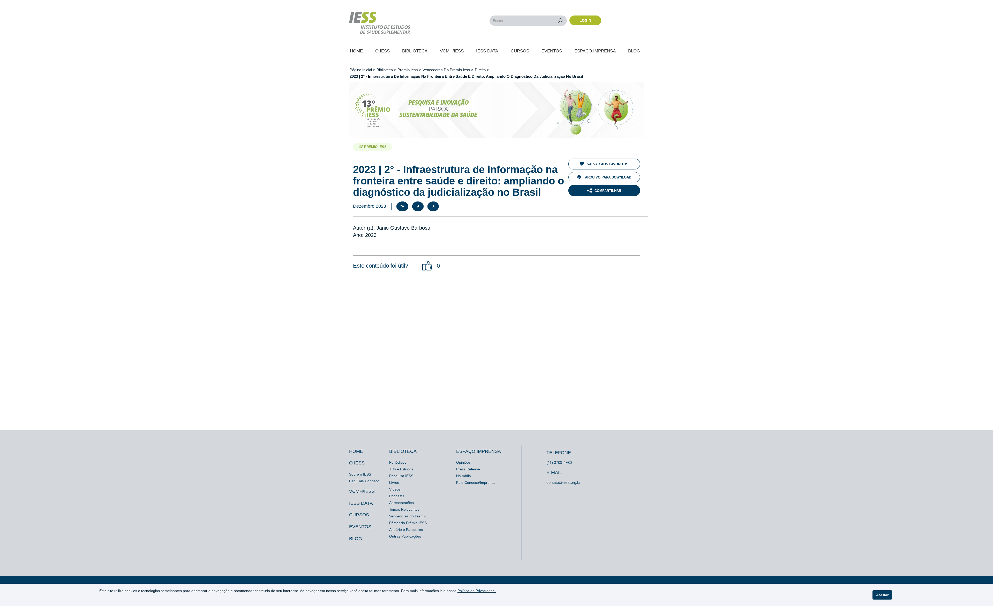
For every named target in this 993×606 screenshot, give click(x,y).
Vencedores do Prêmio (407, 516)
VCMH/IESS (452, 51)
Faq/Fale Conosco (364, 481)
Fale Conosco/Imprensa (475, 482)
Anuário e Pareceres (406, 529)
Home (356, 51)
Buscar (560, 20)
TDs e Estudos (401, 469)
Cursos (520, 51)
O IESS (382, 51)
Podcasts (396, 496)
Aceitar (882, 595)
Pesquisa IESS (401, 476)
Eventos (551, 51)
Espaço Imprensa (595, 51)
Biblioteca (414, 51)
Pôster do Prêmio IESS (408, 523)
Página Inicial (361, 70)
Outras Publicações (405, 536)
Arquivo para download (607, 177)
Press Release (468, 469)
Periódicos (397, 462)
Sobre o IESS (360, 474)
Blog (634, 51)
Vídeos (395, 489)
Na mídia (463, 476)
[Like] (427, 266)
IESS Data (487, 51)
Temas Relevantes (404, 509)
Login (585, 20)
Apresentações (401, 503)
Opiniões (463, 462)
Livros (394, 482)
